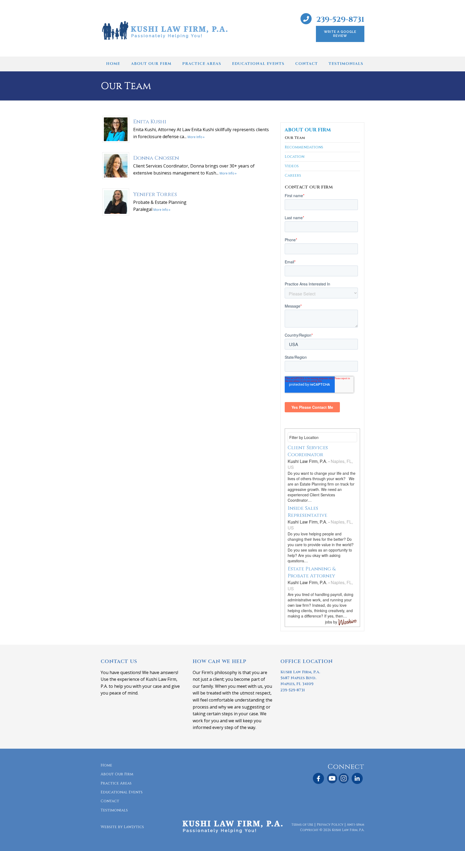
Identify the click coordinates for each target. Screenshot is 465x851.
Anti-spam (355, 824)
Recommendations (304, 147)
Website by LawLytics (122, 826)
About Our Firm (151, 63)
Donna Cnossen (156, 158)
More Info (195, 137)
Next (371, 66)
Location (294, 156)
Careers (293, 175)
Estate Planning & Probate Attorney (312, 572)
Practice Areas (201, 63)
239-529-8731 (340, 20)
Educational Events (258, 63)
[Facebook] (318, 779)
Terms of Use (302, 824)
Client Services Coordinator (308, 451)
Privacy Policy (330, 824)
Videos (292, 166)
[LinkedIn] (357, 779)
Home (113, 63)
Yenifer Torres (155, 194)
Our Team (295, 138)
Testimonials (346, 63)
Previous (94, 66)
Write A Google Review (340, 34)
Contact (306, 63)
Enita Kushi (149, 121)
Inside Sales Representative (307, 512)
